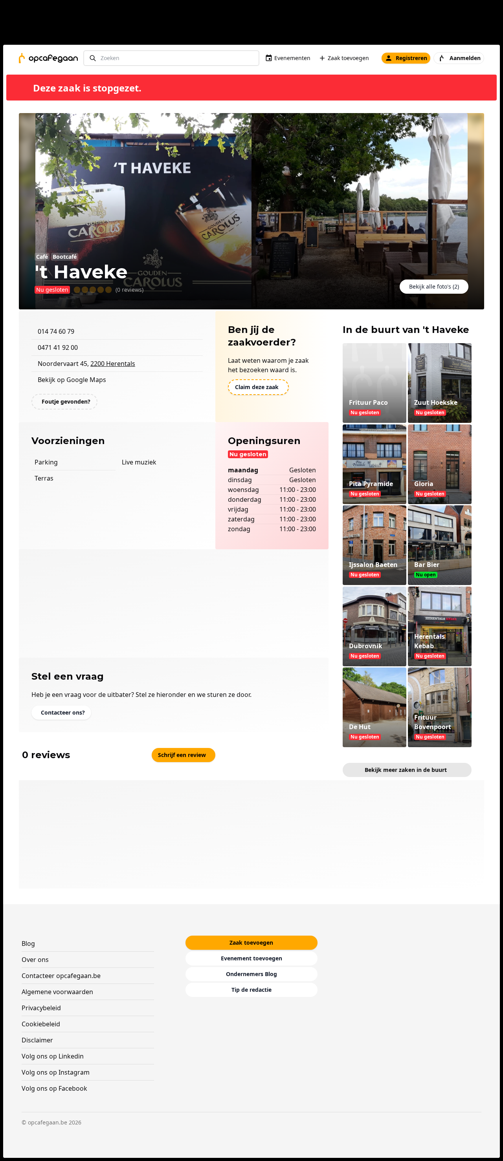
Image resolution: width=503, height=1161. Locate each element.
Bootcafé (65, 256)
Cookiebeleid (41, 1024)
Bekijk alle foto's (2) (434, 286)
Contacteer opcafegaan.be (61, 975)
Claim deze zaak (257, 387)
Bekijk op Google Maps (72, 379)
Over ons (35, 959)
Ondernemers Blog (251, 974)
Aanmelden (465, 58)
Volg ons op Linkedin (53, 1056)
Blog (28, 943)
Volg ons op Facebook (54, 1088)
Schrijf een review (182, 755)
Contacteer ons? (63, 712)
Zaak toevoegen (348, 58)
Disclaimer (37, 1040)
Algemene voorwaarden (57, 991)
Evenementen (292, 58)
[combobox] (171, 58)
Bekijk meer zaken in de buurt (406, 769)
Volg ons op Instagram (56, 1072)
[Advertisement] (254, 24)
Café (42, 256)
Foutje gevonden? (66, 401)
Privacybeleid (41, 1008)
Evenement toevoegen (251, 958)
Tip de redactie (251, 989)
